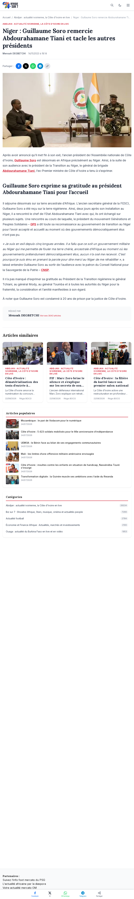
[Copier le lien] (47, 66)
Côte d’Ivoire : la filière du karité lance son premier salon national (111, 381)
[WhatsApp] (33, 66)
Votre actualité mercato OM (20, 887)
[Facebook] (19, 66)
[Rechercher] (112, 5)
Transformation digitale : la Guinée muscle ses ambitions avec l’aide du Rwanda (67, 476)
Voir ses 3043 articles (50, 315)
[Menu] (128, 5)
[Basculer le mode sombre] (120, 5)
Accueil (6, 17)
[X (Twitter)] (26, 66)
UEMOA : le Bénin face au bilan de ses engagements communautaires (61, 442)
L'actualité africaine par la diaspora (24, 883)
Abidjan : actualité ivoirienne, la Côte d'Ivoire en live (42, 17)
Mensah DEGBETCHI (24, 315)
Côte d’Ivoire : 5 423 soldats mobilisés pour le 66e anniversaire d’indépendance (67, 431)
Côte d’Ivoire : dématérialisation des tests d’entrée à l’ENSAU (21, 382)
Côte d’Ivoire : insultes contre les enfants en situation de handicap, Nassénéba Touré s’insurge (70, 466)
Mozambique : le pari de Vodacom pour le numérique (51, 420)
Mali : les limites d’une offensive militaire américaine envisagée (57, 453)
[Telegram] (40, 66)
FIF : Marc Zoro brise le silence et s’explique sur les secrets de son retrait (67, 382)
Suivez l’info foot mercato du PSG (24, 880)
